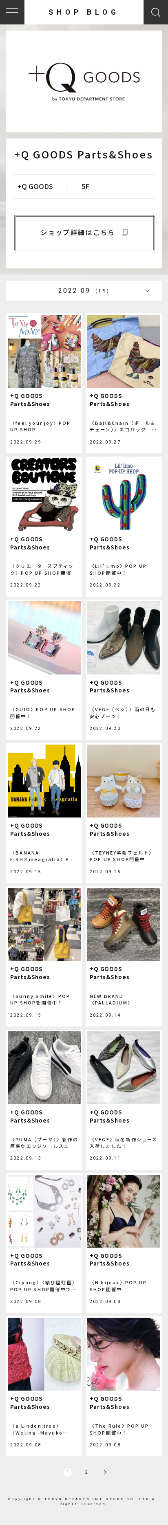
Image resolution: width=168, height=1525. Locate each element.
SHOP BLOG (84, 12)
